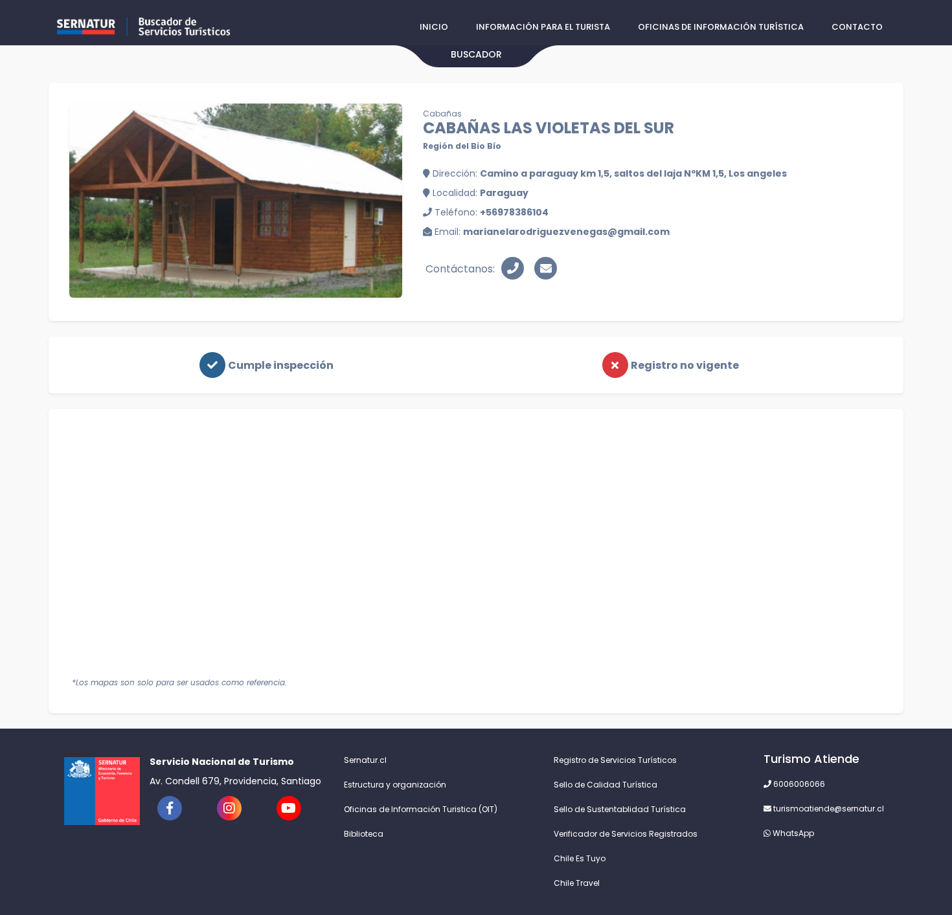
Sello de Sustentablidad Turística (620, 809)
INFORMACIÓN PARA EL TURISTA (543, 27)
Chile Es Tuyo (580, 858)
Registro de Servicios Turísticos (615, 760)
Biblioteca (363, 833)
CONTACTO (857, 27)
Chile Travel (577, 882)
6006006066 (798, 783)
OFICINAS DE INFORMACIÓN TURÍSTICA (721, 27)
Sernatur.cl (365, 760)
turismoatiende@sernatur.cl (827, 808)
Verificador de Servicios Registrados (625, 833)
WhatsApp (792, 833)
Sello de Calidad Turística (605, 784)
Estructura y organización (395, 784)
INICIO (434, 27)
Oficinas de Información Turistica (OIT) (420, 809)
